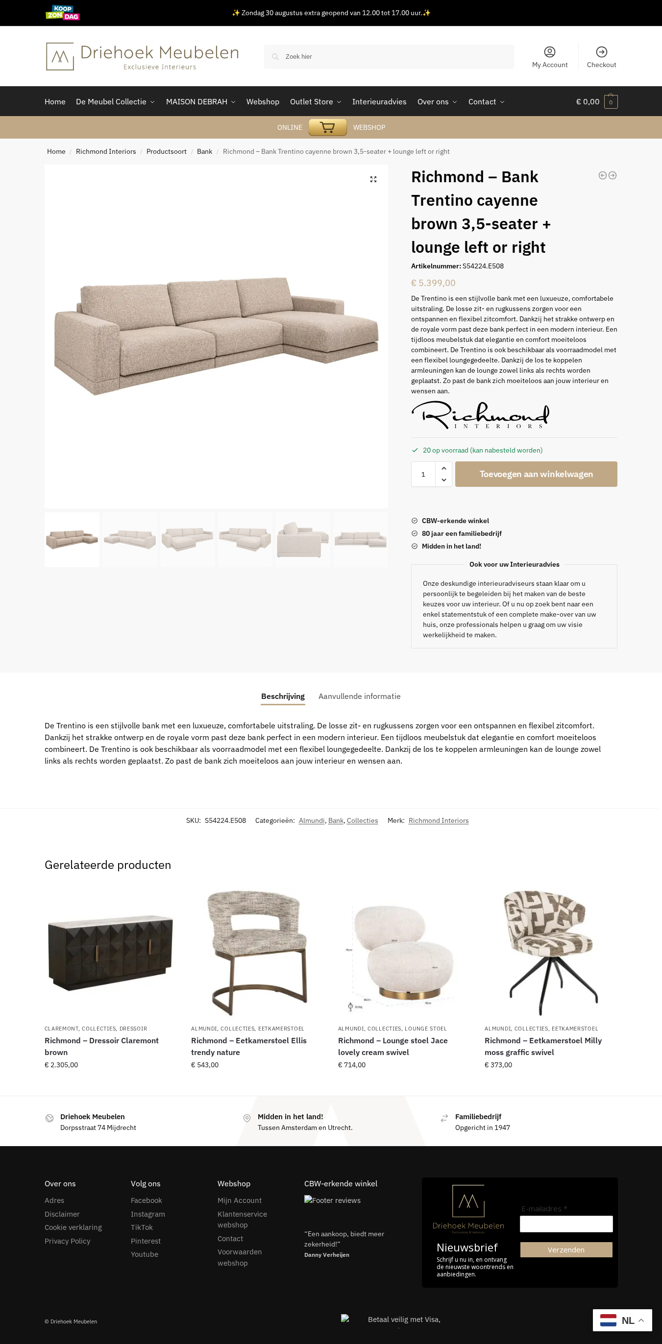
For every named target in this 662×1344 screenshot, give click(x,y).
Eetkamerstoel (281, 1028)
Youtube (144, 1254)
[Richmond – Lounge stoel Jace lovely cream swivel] (404, 953)
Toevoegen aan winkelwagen (537, 474)
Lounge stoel (426, 1028)
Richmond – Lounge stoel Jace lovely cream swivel (393, 1046)
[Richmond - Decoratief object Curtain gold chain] (612, 175)
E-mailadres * (544, 1208)
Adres (54, 1200)
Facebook (146, 1200)
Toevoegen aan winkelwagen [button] (110, 1085)
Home (56, 151)
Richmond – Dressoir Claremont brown (102, 1046)
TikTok (142, 1227)
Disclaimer (62, 1214)
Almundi (312, 820)
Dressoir (133, 1028)
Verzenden (566, 1249)
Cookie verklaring (73, 1227)
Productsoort (167, 151)
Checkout (601, 64)
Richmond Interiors (106, 151)
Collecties (362, 820)
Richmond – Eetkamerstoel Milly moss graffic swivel (543, 1046)
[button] (373, 179)
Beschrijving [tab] (283, 696)
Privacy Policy (67, 1241)
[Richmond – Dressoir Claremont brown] (111, 953)
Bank (204, 151)
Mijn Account (240, 1200)
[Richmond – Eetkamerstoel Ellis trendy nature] (257, 953)
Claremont (61, 1028)
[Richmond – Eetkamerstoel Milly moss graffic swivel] (551, 953)
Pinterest (146, 1241)
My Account (550, 64)
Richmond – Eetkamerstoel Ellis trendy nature (249, 1046)
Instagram (148, 1214)
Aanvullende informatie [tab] (360, 696)
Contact (230, 1238)
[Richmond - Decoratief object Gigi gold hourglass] (603, 175)
